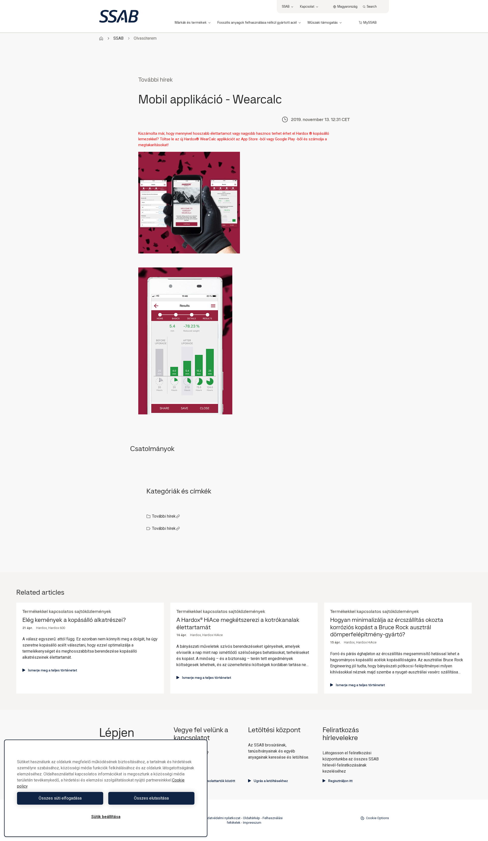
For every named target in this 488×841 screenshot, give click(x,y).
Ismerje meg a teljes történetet (52, 670)
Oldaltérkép (251, 818)
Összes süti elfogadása (60, 798)
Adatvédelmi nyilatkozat (222, 818)
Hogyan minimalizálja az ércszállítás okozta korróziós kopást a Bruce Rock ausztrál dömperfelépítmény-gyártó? (386, 627)
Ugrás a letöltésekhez (271, 780)
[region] (105, 788)
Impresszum (252, 822)
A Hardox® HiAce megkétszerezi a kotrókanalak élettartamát (237, 623)
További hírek (164, 516)
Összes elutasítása (151, 798)
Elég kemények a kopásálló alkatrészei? (74, 620)
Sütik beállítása (105, 816)
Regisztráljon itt (340, 780)
